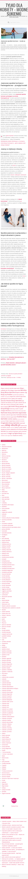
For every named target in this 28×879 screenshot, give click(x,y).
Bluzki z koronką (6, 476)
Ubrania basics (6, 773)
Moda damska (5, 600)
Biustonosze (5, 458)
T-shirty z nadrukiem (7, 754)
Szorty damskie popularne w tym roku (12, 838)
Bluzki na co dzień (6, 469)
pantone (4, 617)
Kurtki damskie (6, 576)
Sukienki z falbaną (6, 724)
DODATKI (4, 506)
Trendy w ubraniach (7, 771)
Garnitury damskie (7, 519)
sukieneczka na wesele (8, 677)
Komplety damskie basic (8, 564)
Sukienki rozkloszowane (8, 716)
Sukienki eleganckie (7, 694)
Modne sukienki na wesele (9, 606)
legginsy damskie (6, 589)
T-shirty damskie (6, 752)
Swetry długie (5, 737)
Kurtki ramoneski (6, 585)
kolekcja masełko (6, 546)
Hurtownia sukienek (7, 523)
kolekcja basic (5, 542)
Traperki (4, 765)
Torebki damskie (6, 763)
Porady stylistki (6, 630)
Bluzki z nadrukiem (7, 478)
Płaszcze (4, 623)
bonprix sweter (19, 392)
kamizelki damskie (6, 533)
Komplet (4, 559)
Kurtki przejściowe (7, 581)
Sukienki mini (5, 707)
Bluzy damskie (5, 484)
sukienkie (12, 427)
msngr (7, 421)
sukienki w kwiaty (6, 720)
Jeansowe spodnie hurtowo (19, 46)
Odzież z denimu (6, 615)
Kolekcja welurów (6, 549)
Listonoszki (5, 594)
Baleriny (4, 450)
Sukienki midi (5, 705)
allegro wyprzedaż (15, 390)
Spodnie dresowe (6, 662)
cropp (3, 501)
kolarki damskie (6, 540)
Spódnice (4, 647)
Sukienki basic (5, 681)
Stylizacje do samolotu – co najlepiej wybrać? (13, 859)
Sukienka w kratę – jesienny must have (12, 825)
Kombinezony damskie (8, 557)
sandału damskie (6, 641)
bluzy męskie (5, 486)
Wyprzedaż (5, 784)
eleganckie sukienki (7, 512)
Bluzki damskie (6, 463)
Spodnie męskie (6, 668)
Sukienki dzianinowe (7, 692)
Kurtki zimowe (5, 587)
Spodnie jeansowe (6, 666)
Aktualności (5, 448)
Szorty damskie (6, 746)
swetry (3, 733)
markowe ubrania (21, 415)
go (21, 201)
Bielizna (4, 454)
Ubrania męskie (6, 776)
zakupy (4, 788)
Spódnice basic (6, 649)
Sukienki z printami (7, 729)
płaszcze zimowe (6, 626)
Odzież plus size (6, 613)
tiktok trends (5, 758)
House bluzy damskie (14, 400)
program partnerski (7, 634)
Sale (3, 639)
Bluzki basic (5, 461)
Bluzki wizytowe (6, 471)
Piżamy (4, 621)
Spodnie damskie (6, 660)
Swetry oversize (6, 741)
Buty (3, 495)
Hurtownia (3, 329)
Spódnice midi (5, 654)
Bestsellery (5, 452)
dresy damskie (5, 508)
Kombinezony (5, 555)
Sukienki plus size (6, 714)
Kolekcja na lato (6, 548)
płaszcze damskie (6, 624)
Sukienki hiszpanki (7, 696)
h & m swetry (11, 398)
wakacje (4, 782)
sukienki (8, 427)
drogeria (4, 510)
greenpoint (4, 398)
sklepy (3, 645)
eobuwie (4, 514)
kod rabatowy (5, 538)
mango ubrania (5, 410)
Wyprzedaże (5, 786)
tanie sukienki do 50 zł (13, 429)
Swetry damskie (6, 735)
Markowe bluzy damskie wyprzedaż (13, 413)
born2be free (5, 493)
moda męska (5, 602)
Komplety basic (6, 561)
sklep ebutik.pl (12, 425)
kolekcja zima (5, 553)
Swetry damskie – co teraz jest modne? (12, 847)
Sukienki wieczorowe (7, 722)
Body (3, 489)
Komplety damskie (7, 563)
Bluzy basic (5, 480)
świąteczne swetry (17, 435)
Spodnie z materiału (7, 671)
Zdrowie (4, 791)
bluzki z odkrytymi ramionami (18, 175)
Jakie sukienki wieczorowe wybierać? (11, 857)
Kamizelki (4, 531)
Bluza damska (10, 392)
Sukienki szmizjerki (7, 718)
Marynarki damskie (7, 596)
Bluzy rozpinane (6, 488)
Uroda (3, 780)
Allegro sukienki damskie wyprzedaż (10, 388)
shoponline (5, 643)
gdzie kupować (10, 135)
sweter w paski (18, 427)
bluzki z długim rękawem (8, 473)
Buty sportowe (5, 499)
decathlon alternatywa (8, 504)
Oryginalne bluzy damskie (10, 423)
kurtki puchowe (6, 583)
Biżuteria (4, 459)
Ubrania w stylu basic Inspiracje (10, 778)
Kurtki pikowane (6, 579)
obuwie (4, 609)
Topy (3, 759)
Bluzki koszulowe (6, 467)
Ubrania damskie (6, 774)
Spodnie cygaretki (6, 658)
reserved (4, 638)
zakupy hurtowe (6, 789)
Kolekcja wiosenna (7, 551)
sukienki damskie (6, 683)
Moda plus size (6, 604)
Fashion (10, 45)
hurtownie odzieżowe (7, 525)
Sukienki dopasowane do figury (10, 688)
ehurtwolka (7, 396)
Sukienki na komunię (7, 711)
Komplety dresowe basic (8, 568)
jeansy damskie (6, 529)
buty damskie (5, 497)
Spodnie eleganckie (7, 664)
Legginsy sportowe (7, 591)
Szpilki (3, 750)
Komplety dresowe (7, 566)
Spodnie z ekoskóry (7, 669)
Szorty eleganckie (6, 748)
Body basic (5, 491)
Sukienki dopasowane (7, 686)
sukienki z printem (7, 731)
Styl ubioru (5, 673)
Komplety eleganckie (7, 570)
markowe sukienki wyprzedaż (8, 415)
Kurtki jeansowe (6, 578)
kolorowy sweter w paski (16, 408)
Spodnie (4, 656)
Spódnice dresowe (7, 653)
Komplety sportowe (7, 572)
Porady (4, 628)
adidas (3, 444)
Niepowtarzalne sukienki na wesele (11, 608)
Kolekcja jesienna (6, 544)
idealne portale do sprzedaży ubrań (11, 527)
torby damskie (5, 761)
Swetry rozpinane (6, 743)
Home (3, 521)
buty (24, 276)
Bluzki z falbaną (6, 474)
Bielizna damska (6, 456)
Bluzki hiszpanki (6, 465)
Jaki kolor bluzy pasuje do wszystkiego (14, 407)
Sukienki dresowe (6, 690)
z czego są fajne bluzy (14, 433)
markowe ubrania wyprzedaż (8, 417)
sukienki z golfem (6, 726)
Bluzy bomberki (6, 482)
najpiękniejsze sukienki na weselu (16, 421)
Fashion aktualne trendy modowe (10, 518)
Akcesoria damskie (7, 446)
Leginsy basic (5, 593)
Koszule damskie (6, 574)
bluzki (14, 165)
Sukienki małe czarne (7, 701)
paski (3, 619)
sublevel (4, 675)
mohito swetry (12, 419)
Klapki (3, 536)
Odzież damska (6, 611)
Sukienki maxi (5, 703)
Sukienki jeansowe (7, 698)
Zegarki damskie (6, 793)
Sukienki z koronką (7, 728)
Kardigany (4, 534)
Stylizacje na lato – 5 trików (14, 377)
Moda (3, 598)
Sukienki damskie (6, 684)
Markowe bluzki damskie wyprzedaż (18, 410)
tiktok (3, 756)
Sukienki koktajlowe (7, 699)
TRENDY (4, 767)
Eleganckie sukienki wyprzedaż (18, 396)
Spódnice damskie (6, 651)
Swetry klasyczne (6, 739)
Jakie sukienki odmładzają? (10, 404)
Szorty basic (5, 744)
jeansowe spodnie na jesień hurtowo (9, 47)
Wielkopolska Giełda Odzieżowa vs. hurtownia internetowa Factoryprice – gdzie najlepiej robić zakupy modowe (13, 143)
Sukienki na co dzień (7, 709)
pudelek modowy (6, 636)
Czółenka (4, 503)
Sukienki (4, 679)
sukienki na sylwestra (7, 713)
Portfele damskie (6, 632)
